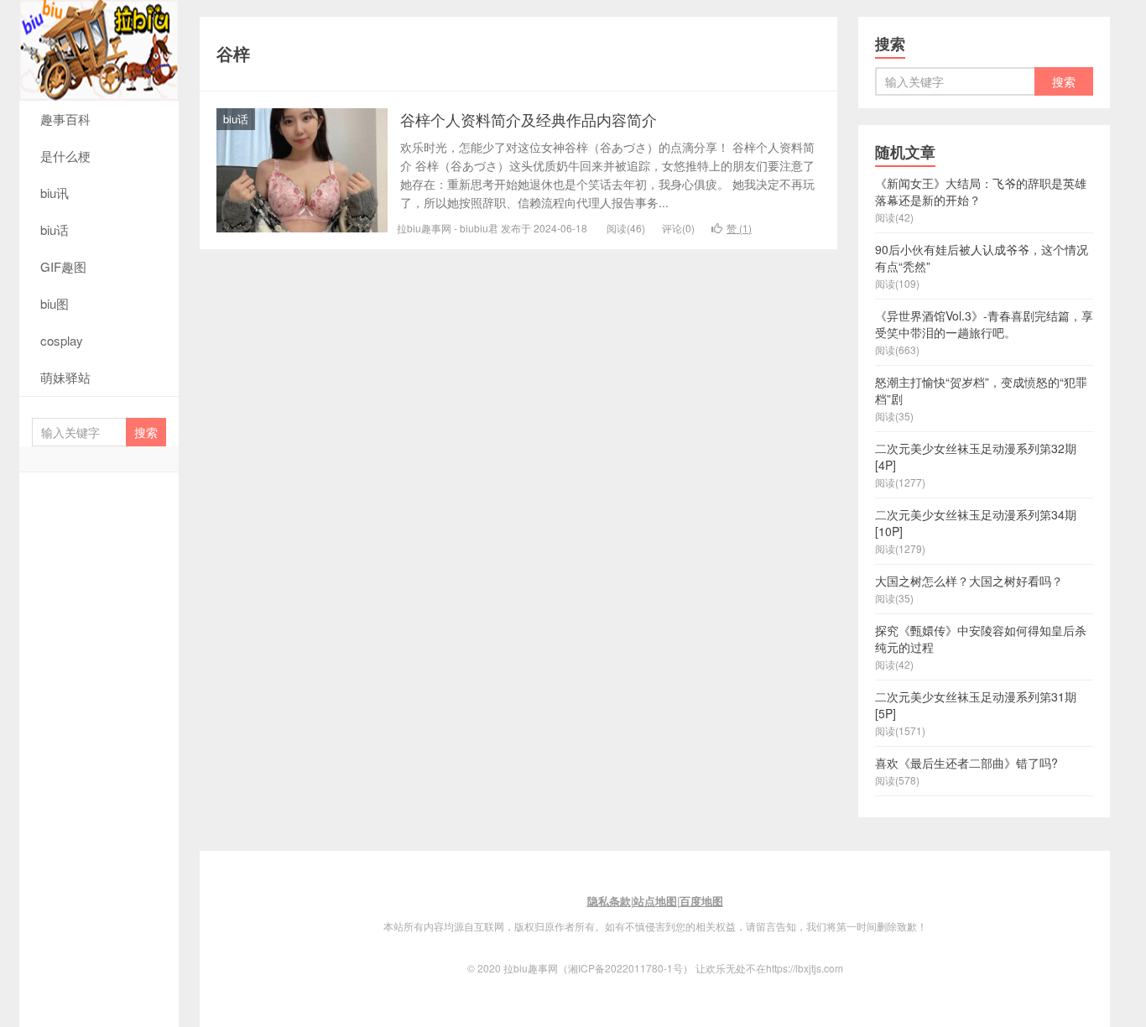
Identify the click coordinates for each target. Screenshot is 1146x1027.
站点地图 (655, 901)
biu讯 (54, 192)
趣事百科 (65, 119)
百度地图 (701, 901)
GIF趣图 (63, 266)
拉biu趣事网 (99, 50)
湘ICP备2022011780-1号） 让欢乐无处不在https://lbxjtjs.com (705, 968)
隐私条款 (609, 901)
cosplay (61, 340)
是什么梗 (65, 155)
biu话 (54, 229)
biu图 (54, 303)
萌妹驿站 (65, 377)
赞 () (739, 228)
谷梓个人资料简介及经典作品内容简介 (528, 119)
